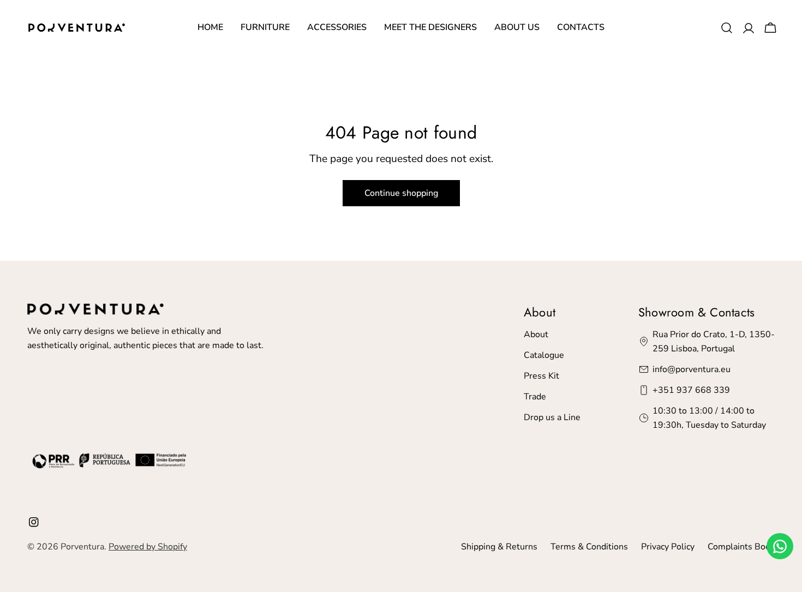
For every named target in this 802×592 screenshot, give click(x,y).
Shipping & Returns (499, 547)
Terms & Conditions (589, 547)
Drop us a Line (552, 417)
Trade (535, 397)
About (536, 334)
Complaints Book (741, 547)
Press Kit (541, 376)
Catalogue (544, 355)
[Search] (727, 28)
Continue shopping (401, 193)
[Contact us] (780, 546)
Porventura (82, 547)
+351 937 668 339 (691, 390)
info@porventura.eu (692, 369)
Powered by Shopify (148, 547)
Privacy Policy (668, 547)
